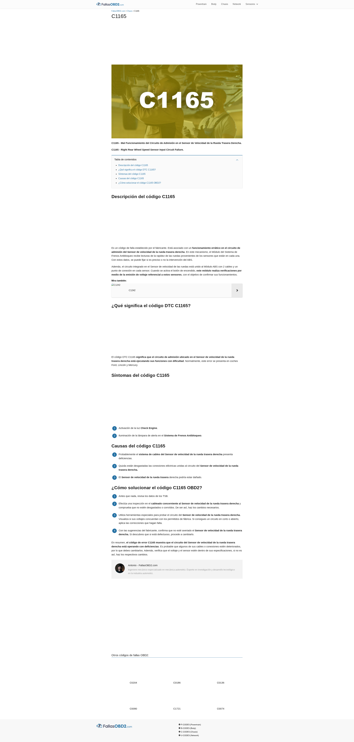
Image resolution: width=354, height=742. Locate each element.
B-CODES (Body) (188, 728)
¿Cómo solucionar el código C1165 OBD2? (139, 183)
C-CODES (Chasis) (189, 732)
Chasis (224, 4)
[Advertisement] (177, 41)
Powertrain (201, 4)
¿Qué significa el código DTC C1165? (137, 169)
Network (237, 4)
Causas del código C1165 (131, 178)
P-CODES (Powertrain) (191, 724)
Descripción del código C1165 (133, 165)
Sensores (250, 4)
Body (213, 4)
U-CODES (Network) (190, 735)
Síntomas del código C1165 (131, 174)
